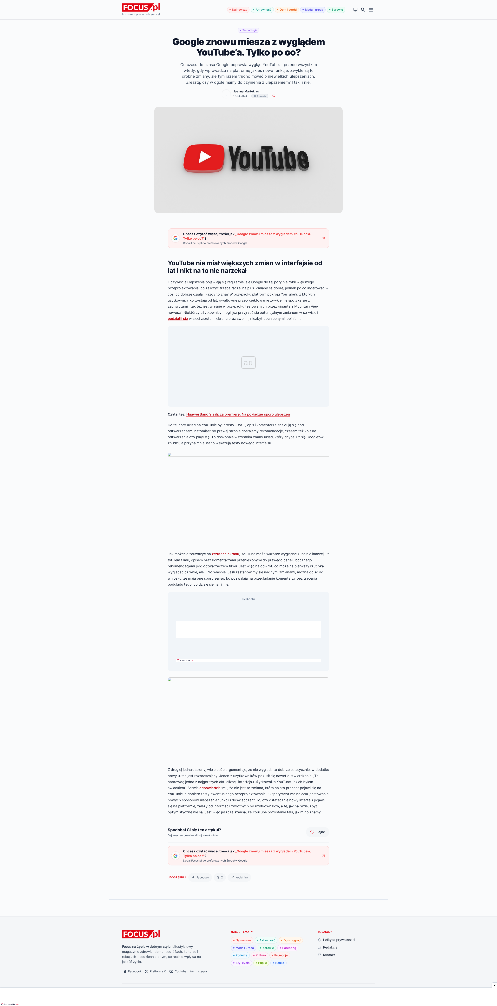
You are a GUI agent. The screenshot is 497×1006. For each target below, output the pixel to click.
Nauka (279, 963)
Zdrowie (337, 9)
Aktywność (263, 9)
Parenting (289, 948)
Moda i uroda (314, 9)
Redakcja (330, 947)
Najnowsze (239, 9)
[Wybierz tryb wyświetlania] (355, 9)
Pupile (262, 963)
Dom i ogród (288, 9)
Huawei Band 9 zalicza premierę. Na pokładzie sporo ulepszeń (238, 414)
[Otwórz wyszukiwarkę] (363, 9)
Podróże (241, 955)
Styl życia (243, 963)
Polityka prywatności (339, 940)
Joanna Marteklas (246, 91)
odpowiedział (210, 788)
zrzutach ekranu (225, 554)
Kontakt (329, 955)
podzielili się (178, 318)
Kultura (261, 955)
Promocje (281, 955)
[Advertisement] (248, 629)
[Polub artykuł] (273, 96)
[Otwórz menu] (371, 9)
